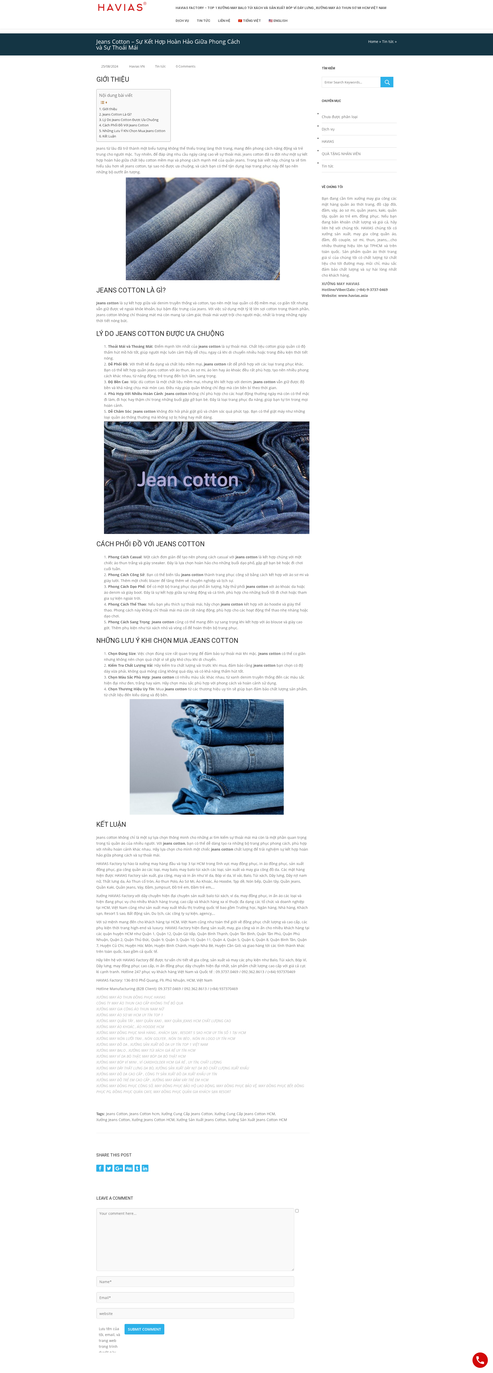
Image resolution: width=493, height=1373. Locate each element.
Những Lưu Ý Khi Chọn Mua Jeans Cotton (133, 131)
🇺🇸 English (278, 21)
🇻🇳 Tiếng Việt (249, 21)
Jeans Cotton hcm (144, 1113)
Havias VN (137, 66)
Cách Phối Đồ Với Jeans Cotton (125, 125)
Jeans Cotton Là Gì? (117, 114)
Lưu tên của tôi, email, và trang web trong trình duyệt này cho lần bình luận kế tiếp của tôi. (109, 1328)
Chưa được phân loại (340, 116)
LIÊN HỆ (224, 21)
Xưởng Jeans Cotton (113, 1119)
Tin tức (388, 41)
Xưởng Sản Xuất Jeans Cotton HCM (257, 1119)
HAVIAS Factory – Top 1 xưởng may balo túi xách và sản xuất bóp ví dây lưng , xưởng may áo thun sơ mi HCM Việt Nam (281, 8)
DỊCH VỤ (182, 21)
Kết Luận (109, 136)
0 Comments (185, 66)
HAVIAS (328, 141)
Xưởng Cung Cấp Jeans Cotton (187, 1113)
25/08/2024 (109, 66)
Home (373, 41)
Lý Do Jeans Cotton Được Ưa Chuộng (130, 120)
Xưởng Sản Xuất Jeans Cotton (201, 1119)
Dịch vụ (328, 129)
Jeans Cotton (117, 1113)
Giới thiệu (109, 109)
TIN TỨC (203, 21)
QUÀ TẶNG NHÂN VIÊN (341, 153)
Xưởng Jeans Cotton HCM (153, 1119)
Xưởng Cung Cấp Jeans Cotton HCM (244, 1113)
